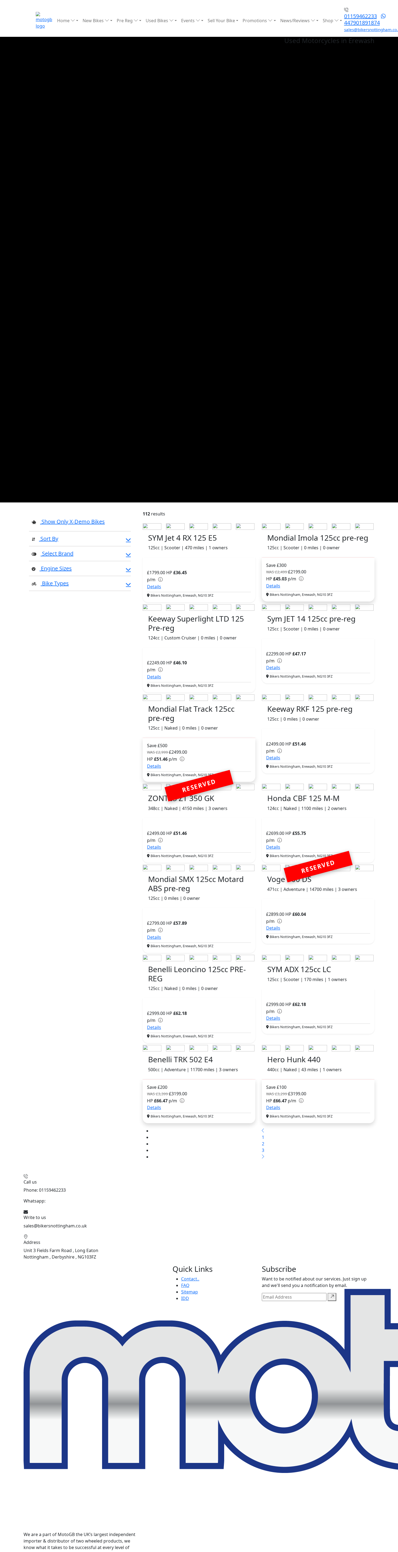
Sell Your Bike (221, 21)
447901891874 (362, 22)
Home (64, 21)
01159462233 (360, 16)
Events (188, 21)
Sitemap (189, 1292)
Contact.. (190, 1279)
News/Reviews (295, 21)
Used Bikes (157, 21)
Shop (328, 21)
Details (154, 587)
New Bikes (94, 21)
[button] (80, 539)
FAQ (185, 1285)
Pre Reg (125, 21)
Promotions (255, 21)
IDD (185, 1298)
